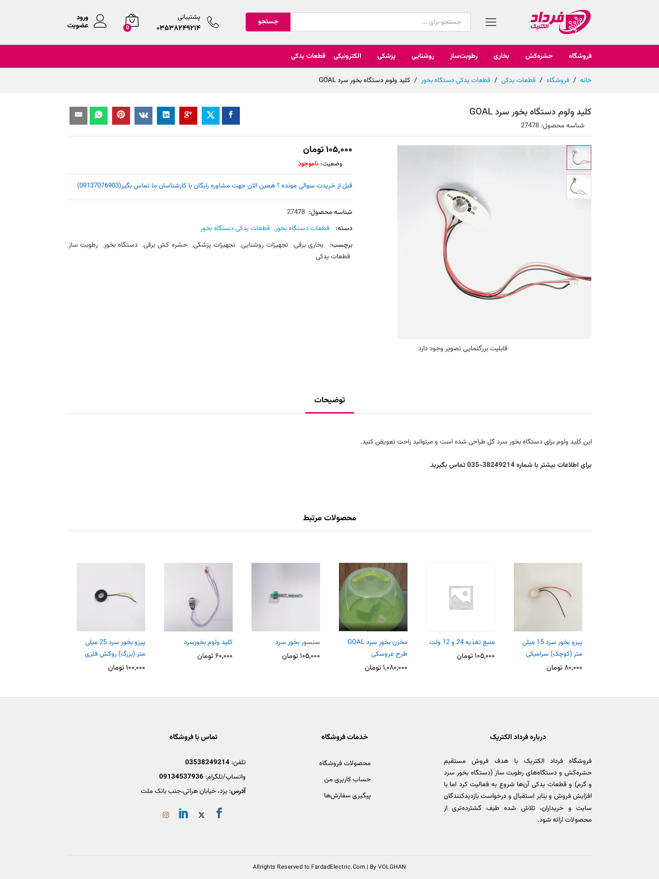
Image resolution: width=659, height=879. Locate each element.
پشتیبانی (189, 17)
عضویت (77, 26)
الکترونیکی (347, 56)
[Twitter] (201, 816)
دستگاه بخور (121, 245)
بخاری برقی (308, 245)
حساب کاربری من (347, 780)
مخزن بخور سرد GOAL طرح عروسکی (377, 648)
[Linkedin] (184, 815)
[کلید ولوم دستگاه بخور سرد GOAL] (231, 116)
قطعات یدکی (308, 56)
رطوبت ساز (83, 245)
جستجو (268, 22)
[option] (548, 613)
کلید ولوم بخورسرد (208, 642)
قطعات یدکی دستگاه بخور (235, 228)
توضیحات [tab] (329, 400)
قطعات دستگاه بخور (302, 228)
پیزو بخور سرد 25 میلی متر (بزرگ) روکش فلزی (115, 648)
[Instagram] (166, 816)
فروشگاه (580, 56)
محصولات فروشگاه (345, 763)
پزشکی (386, 56)
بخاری (501, 56)
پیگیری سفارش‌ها (347, 796)
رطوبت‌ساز (463, 56)
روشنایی (423, 56)
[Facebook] (219, 815)
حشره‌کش (539, 56)
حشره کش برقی (165, 245)
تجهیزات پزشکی (214, 245)
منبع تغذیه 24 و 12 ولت (462, 642)
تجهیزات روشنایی (264, 245)
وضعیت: (331, 164)
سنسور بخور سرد (297, 642)
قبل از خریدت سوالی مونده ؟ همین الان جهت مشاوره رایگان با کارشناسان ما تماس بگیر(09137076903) (214, 186)
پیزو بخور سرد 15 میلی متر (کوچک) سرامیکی (552, 648)
